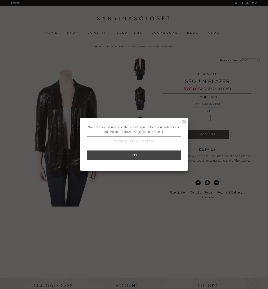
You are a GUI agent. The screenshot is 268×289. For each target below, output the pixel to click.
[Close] (184, 122)
